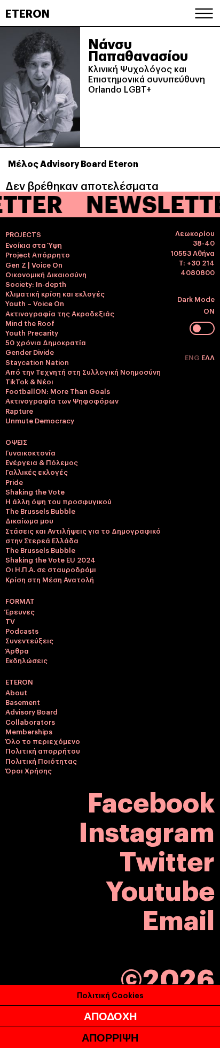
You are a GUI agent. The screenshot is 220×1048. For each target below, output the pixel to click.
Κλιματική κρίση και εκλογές (55, 293)
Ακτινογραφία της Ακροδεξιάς (59, 313)
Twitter (167, 859)
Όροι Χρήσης (28, 770)
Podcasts (21, 630)
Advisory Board (31, 711)
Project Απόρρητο (37, 254)
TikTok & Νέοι (29, 381)
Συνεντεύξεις (29, 640)
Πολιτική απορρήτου (42, 750)
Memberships (28, 731)
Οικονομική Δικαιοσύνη (46, 274)
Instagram (146, 829)
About (16, 692)
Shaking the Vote (35, 491)
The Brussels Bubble (40, 510)
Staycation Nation (37, 362)
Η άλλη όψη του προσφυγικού (58, 501)
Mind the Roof (29, 323)
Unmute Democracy (39, 420)
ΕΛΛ (208, 357)
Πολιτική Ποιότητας (41, 760)
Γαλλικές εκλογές (36, 471)
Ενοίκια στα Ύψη (33, 244)
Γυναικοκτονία (30, 452)
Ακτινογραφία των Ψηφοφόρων (62, 400)
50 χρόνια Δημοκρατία (45, 342)
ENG (193, 357)
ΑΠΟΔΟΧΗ (110, 1016)
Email (179, 918)
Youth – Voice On (34, 303)
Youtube (160, 888)
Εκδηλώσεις (26, 660)
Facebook (151, 800)
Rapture (19, 410)
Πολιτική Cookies (110, 995)
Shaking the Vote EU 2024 (50, 559)
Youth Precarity (31, 332)
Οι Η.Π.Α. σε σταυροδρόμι (50, 569)
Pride (14, 482)
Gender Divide (29, 351)
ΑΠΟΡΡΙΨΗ (110, 1038)
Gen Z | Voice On (33, 264)
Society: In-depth (35, 283)
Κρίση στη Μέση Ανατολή (49, 579)
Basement (22, 702)
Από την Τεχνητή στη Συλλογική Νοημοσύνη (83, 371)
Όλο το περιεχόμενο (42, 741)
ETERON (27, 12)
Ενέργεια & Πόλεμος (41, 462)
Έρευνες (20, 611)
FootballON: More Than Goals (57, 391)
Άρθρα (17, 650)
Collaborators (30, 721)
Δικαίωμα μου (29, 520)
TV (10, 621)
